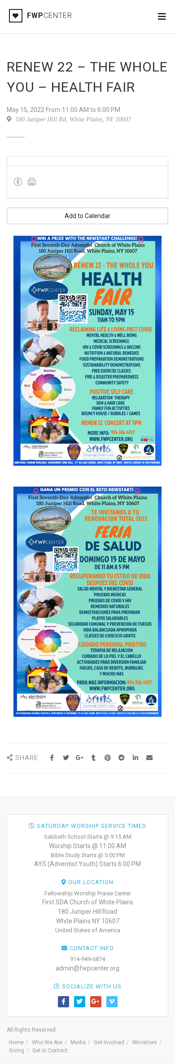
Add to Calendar (87, 215)
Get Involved (109, 1042)
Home (16, 1042)
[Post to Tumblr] (93, 758)
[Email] (149, 758)
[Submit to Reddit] (121, 758)
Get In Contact (50, 1050)
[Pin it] (107, 758)
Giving (16, 1050)
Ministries (144, 1042)
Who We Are (47, 1042)
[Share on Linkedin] (135, 758)
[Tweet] (65, 758)
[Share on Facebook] (51, 758)
